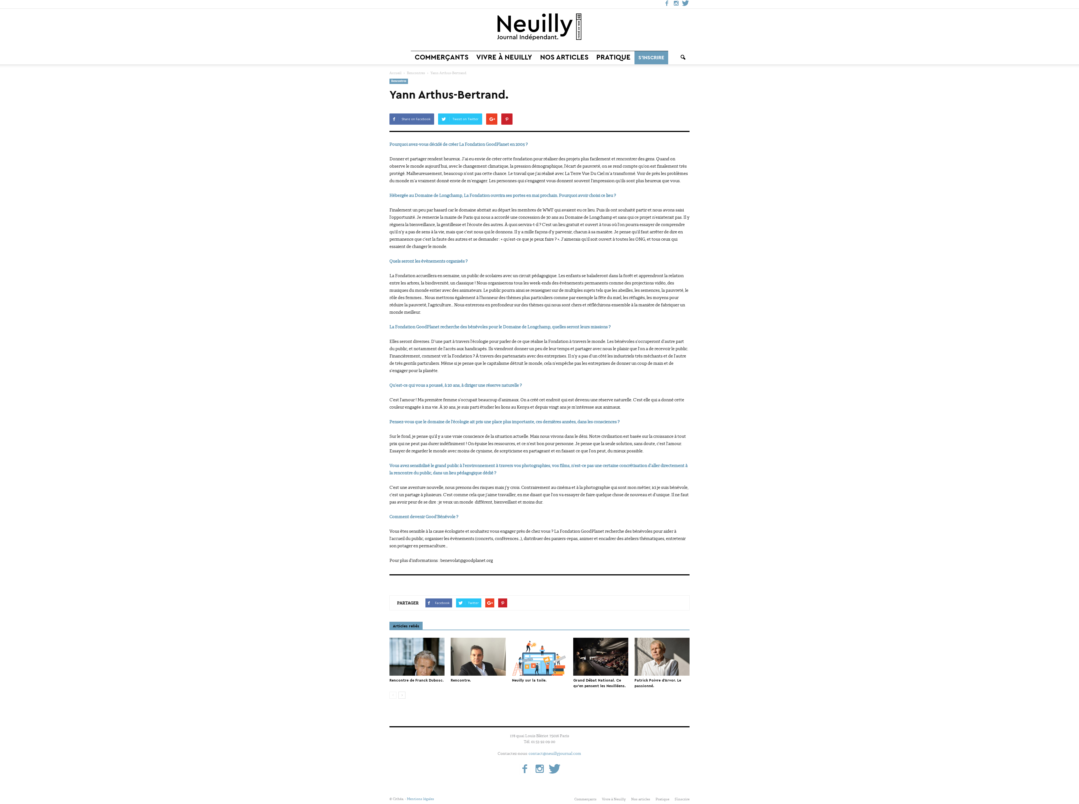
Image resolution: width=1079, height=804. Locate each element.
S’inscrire (651, 57)
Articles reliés (406, 626)
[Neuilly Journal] (539, 27)
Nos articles (564, 57)
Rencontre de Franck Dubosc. (416, 680)
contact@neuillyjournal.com (555, 753)
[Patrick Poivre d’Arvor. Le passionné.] (662, 657)
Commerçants (441, 57)
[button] (683, 57)
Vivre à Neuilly (504, 57)
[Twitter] (685, 4)
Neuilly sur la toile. (529, 680)
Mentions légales (420, 799)
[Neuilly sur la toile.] (539, 657)
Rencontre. (461, 680)
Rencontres (398, 81)
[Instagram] (676, 4)
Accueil (395, 73)
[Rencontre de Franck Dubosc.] (417, 657)
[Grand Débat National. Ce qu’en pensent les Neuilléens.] (600, 657)
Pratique (613, 57)
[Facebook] (667, 4)
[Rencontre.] (478, 657)
